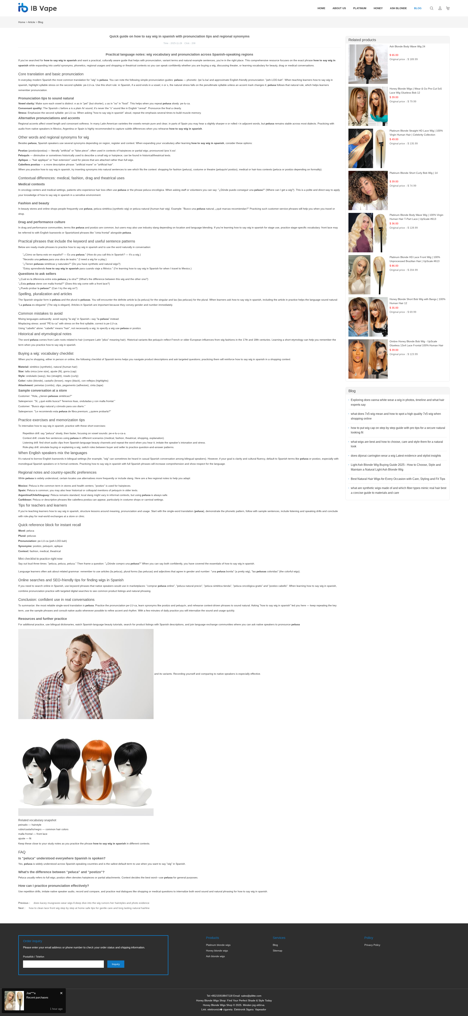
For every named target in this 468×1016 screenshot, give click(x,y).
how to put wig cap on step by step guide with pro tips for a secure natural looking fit (398, 430)
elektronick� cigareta (220, 1009)
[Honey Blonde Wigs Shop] (37, 10)
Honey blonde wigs (217, 950)
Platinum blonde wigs (218, 944)
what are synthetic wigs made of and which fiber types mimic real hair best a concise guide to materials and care (398, 490)
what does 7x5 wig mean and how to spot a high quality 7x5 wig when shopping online (396, 416)
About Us (339, 8)
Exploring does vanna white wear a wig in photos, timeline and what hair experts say (397, 402)
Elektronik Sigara (244, 1009)
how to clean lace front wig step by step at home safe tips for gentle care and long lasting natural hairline (89, 908)
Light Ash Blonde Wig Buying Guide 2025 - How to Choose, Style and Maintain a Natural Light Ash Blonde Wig (396, 467)
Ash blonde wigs (215, 956)
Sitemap (277, 950)
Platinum (359, 8)
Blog (418, 8)
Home (321, 8)
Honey (378, 8)
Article (31, 22)
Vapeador (260, 1009)
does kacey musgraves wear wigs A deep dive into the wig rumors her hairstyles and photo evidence (91, 902)
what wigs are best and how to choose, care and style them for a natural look (397, 444)
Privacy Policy (372, 944)
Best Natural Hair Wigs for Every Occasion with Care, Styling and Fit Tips (398, 478)
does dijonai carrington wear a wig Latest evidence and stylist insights (396, 455)
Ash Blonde (398, 8)
